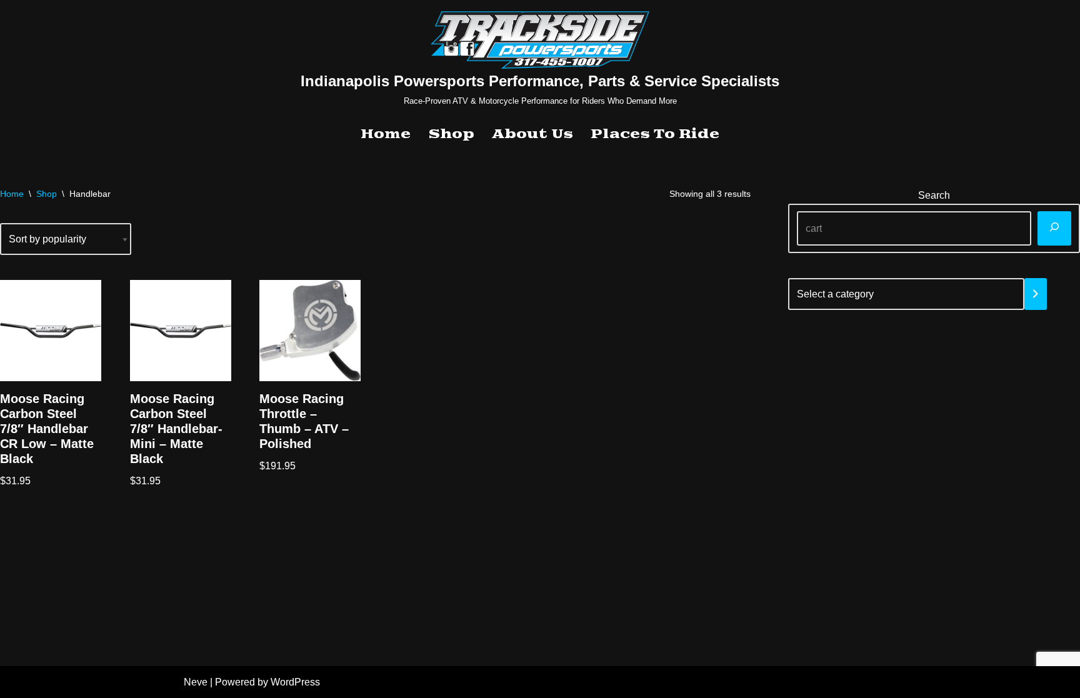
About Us (532, 134)
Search (934, 195)
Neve (196, 682)
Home (386, 134)
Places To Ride (655, 134)
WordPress (295, 682)
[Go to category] (1035, 294)
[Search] (1054, 228)
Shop (451, 134)
